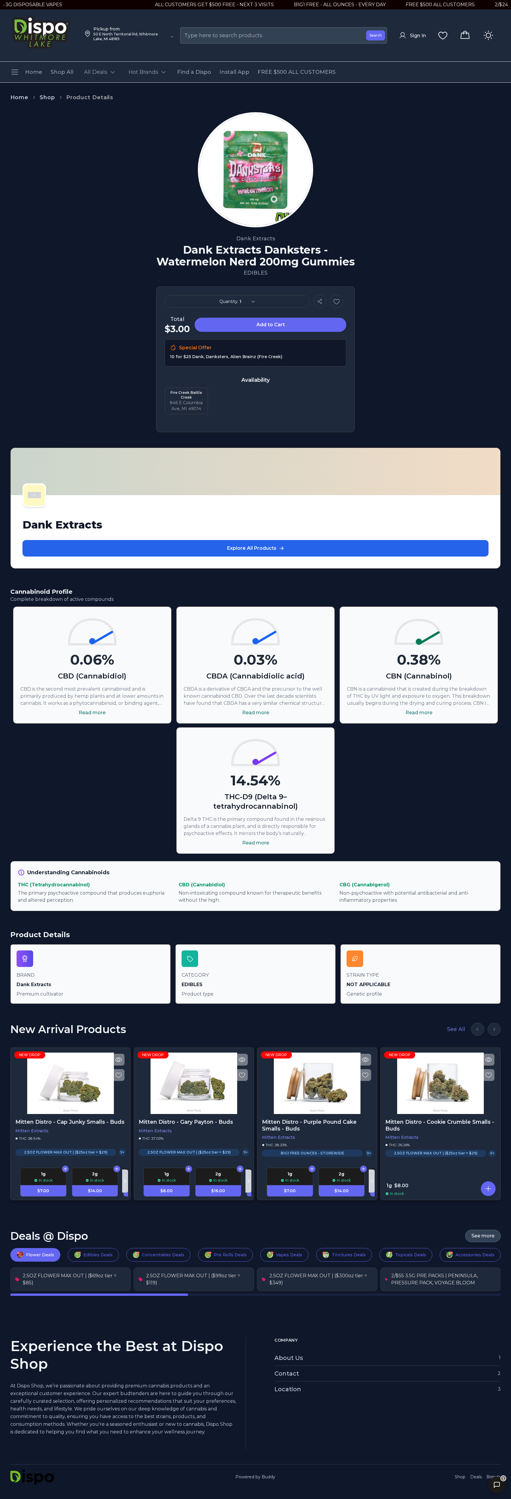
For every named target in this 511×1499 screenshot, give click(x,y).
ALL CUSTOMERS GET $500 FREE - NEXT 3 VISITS (183, 4)
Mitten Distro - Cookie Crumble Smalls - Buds (439, 1125)
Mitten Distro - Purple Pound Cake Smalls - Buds (309, 1125)
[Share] (319, 301)
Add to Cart (270, 324)
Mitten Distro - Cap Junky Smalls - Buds (69, 1122)
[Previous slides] (477, 1029)
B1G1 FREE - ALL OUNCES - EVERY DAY (309, 4)
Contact (286, 1373)
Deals (476, 1477)
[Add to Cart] (65, 1168)
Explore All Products (251, 548)
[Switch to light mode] (488, 35)
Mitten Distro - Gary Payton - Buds (186, 1122)
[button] (488, 1188)
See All (456, 1029)
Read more (92, 712)
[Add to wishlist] (336, 301)
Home (19, 97)
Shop (47, 97)
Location (287, 1389)
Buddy (268, 1477)
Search (375, 35)
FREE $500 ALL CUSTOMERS (409, 4)
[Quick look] (118, 1060)
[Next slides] (494, 1029)
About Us (288, 1357)
